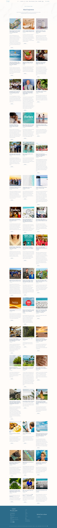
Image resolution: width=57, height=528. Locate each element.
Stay (24, 1)
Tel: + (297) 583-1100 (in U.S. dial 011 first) (14, 518)
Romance (36, 1)
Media (42, 1)
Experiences (22, 1)
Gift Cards (26, 513)
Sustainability (39, 1)
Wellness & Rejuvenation (32, 1)
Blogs (26, 518)
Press (25, 517)
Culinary (27, 1)
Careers (26, 512)
